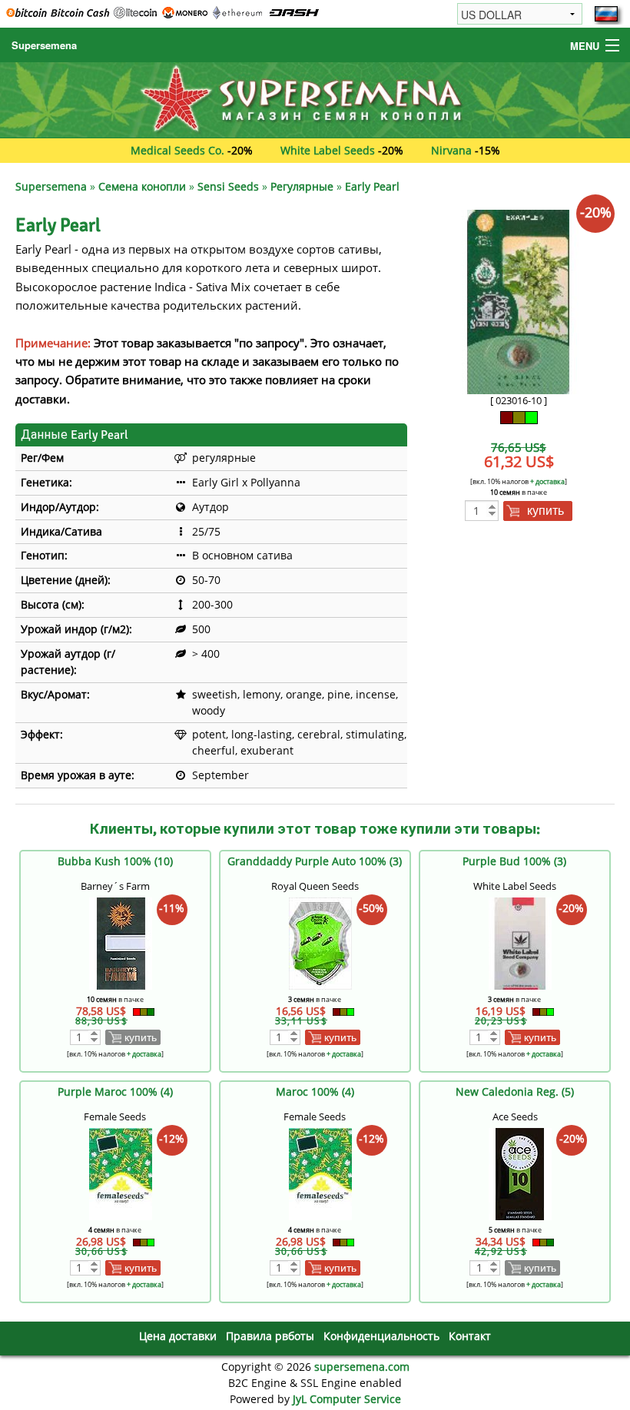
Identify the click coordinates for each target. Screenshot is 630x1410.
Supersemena (44, 45)
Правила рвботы (270, 1336)
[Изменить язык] (606, 14)
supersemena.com (362, 1366)
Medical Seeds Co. (177, 150)
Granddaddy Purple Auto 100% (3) (314, 861)
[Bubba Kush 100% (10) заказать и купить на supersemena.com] (120, 942)
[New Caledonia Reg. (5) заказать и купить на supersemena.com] (520, 1173)
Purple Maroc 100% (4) (115, 1091)
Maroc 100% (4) (315, 1091)
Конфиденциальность (381, 1336)
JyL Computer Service (347, 1399)
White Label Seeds (327, 150)
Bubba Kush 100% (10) (115, 861)
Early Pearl (372, 186)
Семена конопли (142, 186)
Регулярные (301, 186)
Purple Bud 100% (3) (514, 861)
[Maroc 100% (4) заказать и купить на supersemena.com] (320, 1173)
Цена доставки (178, 1336)
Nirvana (451, 150)
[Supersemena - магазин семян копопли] (315, 98)
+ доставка (547, 481)
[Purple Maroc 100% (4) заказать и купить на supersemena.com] (120, 1173)
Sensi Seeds (228, 186)
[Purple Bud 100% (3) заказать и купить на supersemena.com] (520, 942)
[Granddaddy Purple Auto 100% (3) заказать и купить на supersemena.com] (320, 942)
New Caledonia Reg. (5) (515, 1091)
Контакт (470, 1336)
